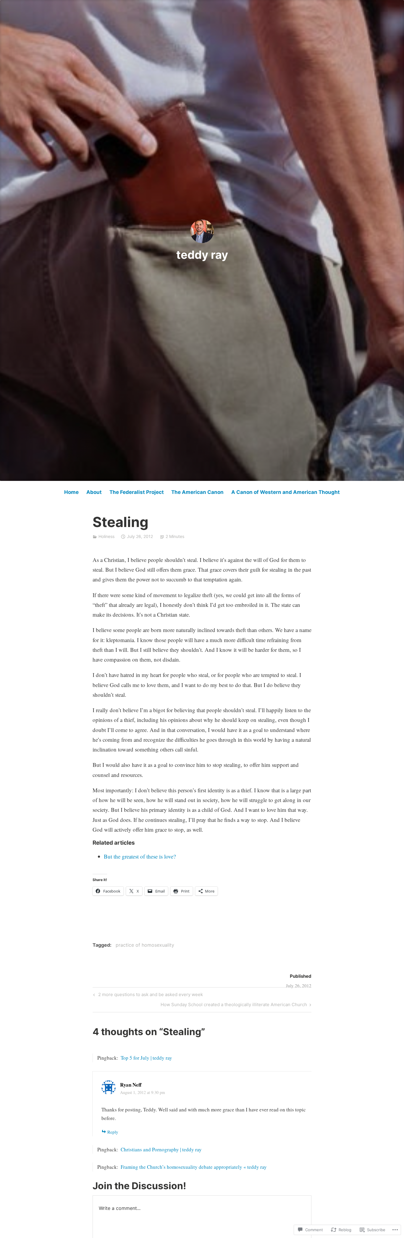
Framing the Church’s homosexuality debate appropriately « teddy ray (194, 1166)
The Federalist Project (136, 492)
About (94, 492)
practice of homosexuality (145, 945)
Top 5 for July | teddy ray (146, 1057)
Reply (112, 1132)
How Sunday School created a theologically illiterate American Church (234, 1005)
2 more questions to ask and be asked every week (147, 995)
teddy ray (202, 254)
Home (71, 492)
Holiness (106, 536)
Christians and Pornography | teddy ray (161, 1149)
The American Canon (197, 492)
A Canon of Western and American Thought (285, 492)
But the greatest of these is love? (140, 856)
